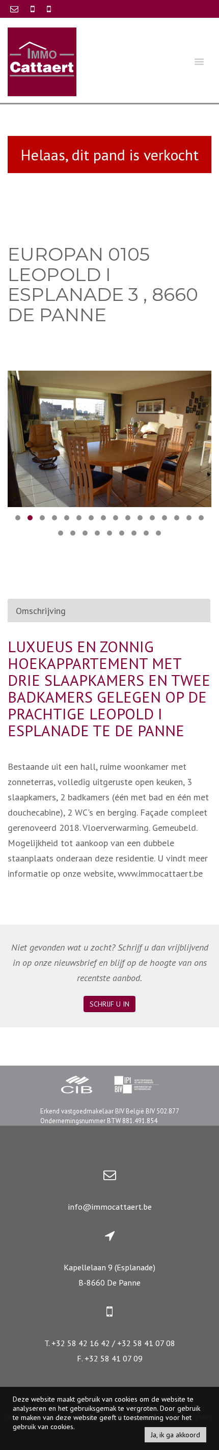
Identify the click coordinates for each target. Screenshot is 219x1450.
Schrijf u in (109, 1004)
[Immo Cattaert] (42, 61)
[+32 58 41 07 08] (48, 8)
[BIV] (136, 1086)
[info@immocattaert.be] (15, 8)
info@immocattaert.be (110, 1207)
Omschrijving (41, 611)
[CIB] (76, 1086)
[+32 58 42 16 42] (33, 8)
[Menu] (199, 61)
